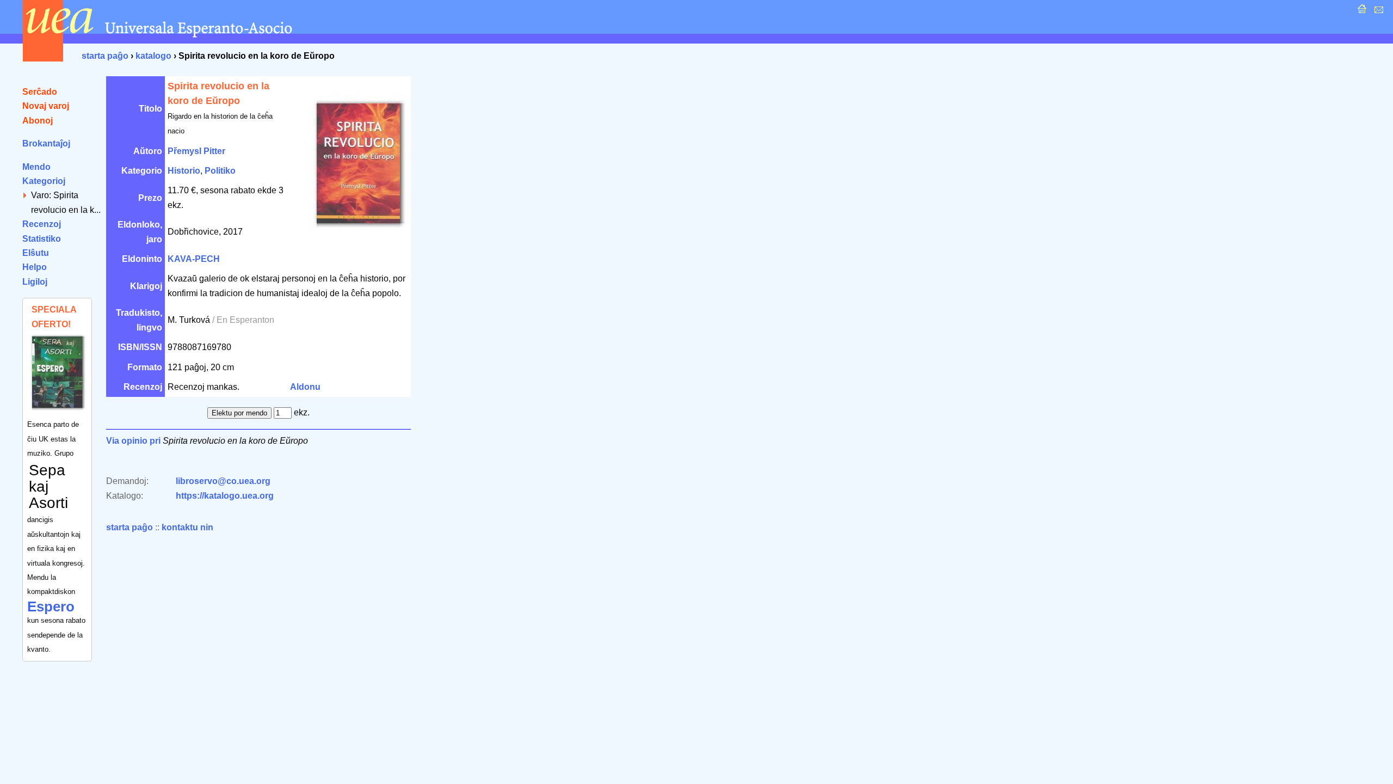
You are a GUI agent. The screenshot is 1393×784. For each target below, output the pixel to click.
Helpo (34, 267)
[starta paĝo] (1360, 11)
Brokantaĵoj (46, 143)
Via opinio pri (133, 440)
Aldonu (305, 386)
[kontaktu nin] (1377, 11)
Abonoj (37, 120)
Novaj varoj (45, 106)
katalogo (153, 55)
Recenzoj (41, 224)
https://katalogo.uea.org (225, 495)
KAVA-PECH (194, 259)
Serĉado (39, 91)
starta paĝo (105, 55)
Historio (184, 170)
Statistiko (41, 238)
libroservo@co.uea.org (223, 481)
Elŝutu (35, 253)
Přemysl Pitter (196, 151)
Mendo (36, 166)
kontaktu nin (187, 527)
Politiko (220, 170)
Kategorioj (43, 181)
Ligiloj (34, 281)
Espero (51, 606)
